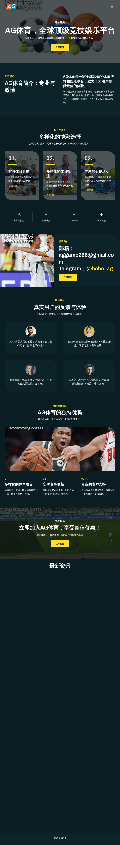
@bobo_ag (99, 269)
